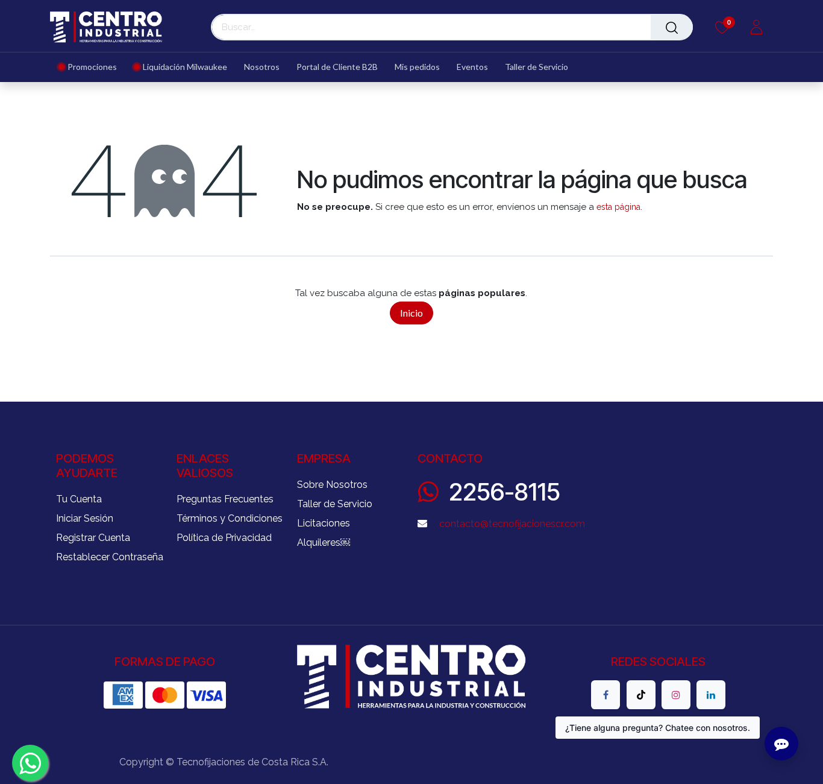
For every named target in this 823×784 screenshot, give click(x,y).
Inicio (411, 312)
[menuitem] (91, 67)
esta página (618, 207)
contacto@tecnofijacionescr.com (512, 524)
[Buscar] (672, 27)
